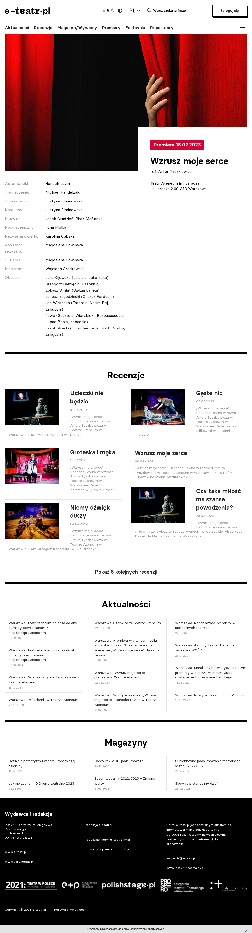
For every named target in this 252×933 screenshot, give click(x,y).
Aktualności (17, 27)
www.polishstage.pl (19, 861)
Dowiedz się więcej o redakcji (107, 849)
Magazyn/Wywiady (77, 27)
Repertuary (161, 27)
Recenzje (43, 27)
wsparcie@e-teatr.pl (181, 858)
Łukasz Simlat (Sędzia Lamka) (72, 290)
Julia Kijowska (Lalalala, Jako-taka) (76, 277)
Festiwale (135, 27)
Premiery (111, 27)
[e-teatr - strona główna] (27, 13)
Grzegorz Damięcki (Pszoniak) (72, 283)
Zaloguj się (229, 10)
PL (132, 10)
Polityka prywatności (69, 909)
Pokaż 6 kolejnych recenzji (126, 572)
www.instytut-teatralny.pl (185, 868)
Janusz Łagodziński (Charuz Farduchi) (79, 296)
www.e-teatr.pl (16, 852)
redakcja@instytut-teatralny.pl (108, 839)
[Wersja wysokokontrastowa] (120, 10)
